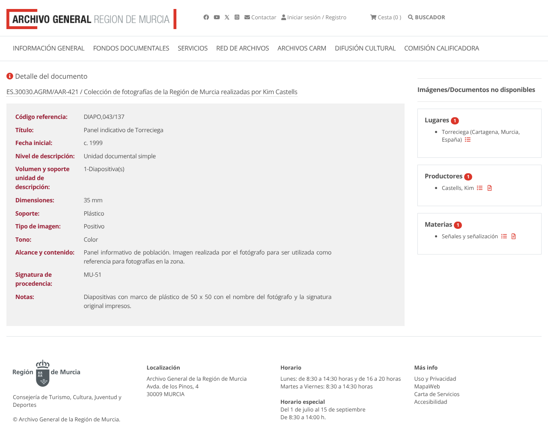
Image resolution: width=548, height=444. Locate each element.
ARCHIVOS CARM (301, 48)
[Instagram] (238, 17)
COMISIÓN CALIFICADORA (441, 48)
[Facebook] (206, 17)
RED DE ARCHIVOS (242, 48)
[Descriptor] (490, 188)
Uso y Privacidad (435, 378)
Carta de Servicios (437, 394)
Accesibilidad (430, 402)
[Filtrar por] (467, 139)
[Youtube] (217, 17)
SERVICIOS (193, 48)
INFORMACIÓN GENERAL (48, 48)
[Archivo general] (91, 17)
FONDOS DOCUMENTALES (131, 48)
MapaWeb (427, 386)
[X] (227, 17)
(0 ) (389, 17)
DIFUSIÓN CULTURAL (365, 48)
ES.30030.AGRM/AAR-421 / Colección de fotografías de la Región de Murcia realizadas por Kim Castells (152, 92)
